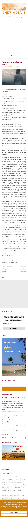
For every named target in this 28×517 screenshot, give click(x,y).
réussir (10, 498)
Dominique (8, 66)
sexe (24, 498)
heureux (11, 493)
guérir (19, 490)
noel (11, 495)
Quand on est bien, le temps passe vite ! (12, 430)
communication (19, 482)
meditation (5, 495)
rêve (15, 498)
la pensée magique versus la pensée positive (14, 152)
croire (23, 484)
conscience (12, 484)
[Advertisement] (14, 38)
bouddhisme (5, 482)
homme (16, 493)
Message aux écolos (7, 420)
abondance (5, 476)
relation (23, 495)
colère (11, 482)
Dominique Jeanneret (7, 254)
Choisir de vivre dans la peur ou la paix (11, 424)
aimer (11, 476)
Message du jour (6, 422)
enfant (4, 490)
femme (14, 490)
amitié (16, 476)
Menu (15, 56)
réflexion (4, 498)
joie (21, 493)
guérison (4, 493)
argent (11, 479)
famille (9, 490)
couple (18, 484)
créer (11, 487)
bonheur (23, 479)
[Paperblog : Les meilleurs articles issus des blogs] (5, 470)
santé (19, 498)
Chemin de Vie (14, 12)
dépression (17, 487)
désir (23, 487)
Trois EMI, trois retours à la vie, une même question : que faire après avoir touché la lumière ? (12, 407)
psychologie (17, 495)
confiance (4, 484)
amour (21, 476)
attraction (17, 479)
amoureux (4, 479)
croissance (5, 487)
